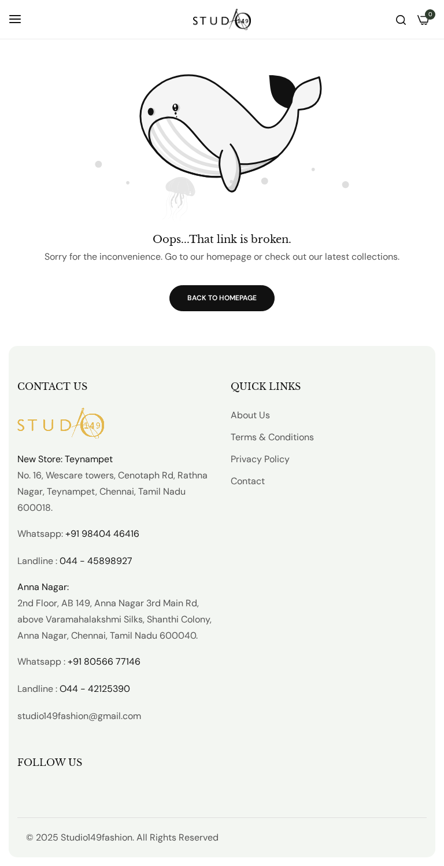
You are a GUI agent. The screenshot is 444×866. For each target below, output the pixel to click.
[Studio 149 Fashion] (222, 19)
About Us (250, 415)
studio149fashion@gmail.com (79, 716)
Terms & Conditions (272, 437)
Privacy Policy (260, 459)
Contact (248, 481)
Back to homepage (222, 298)
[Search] (401, 19)
